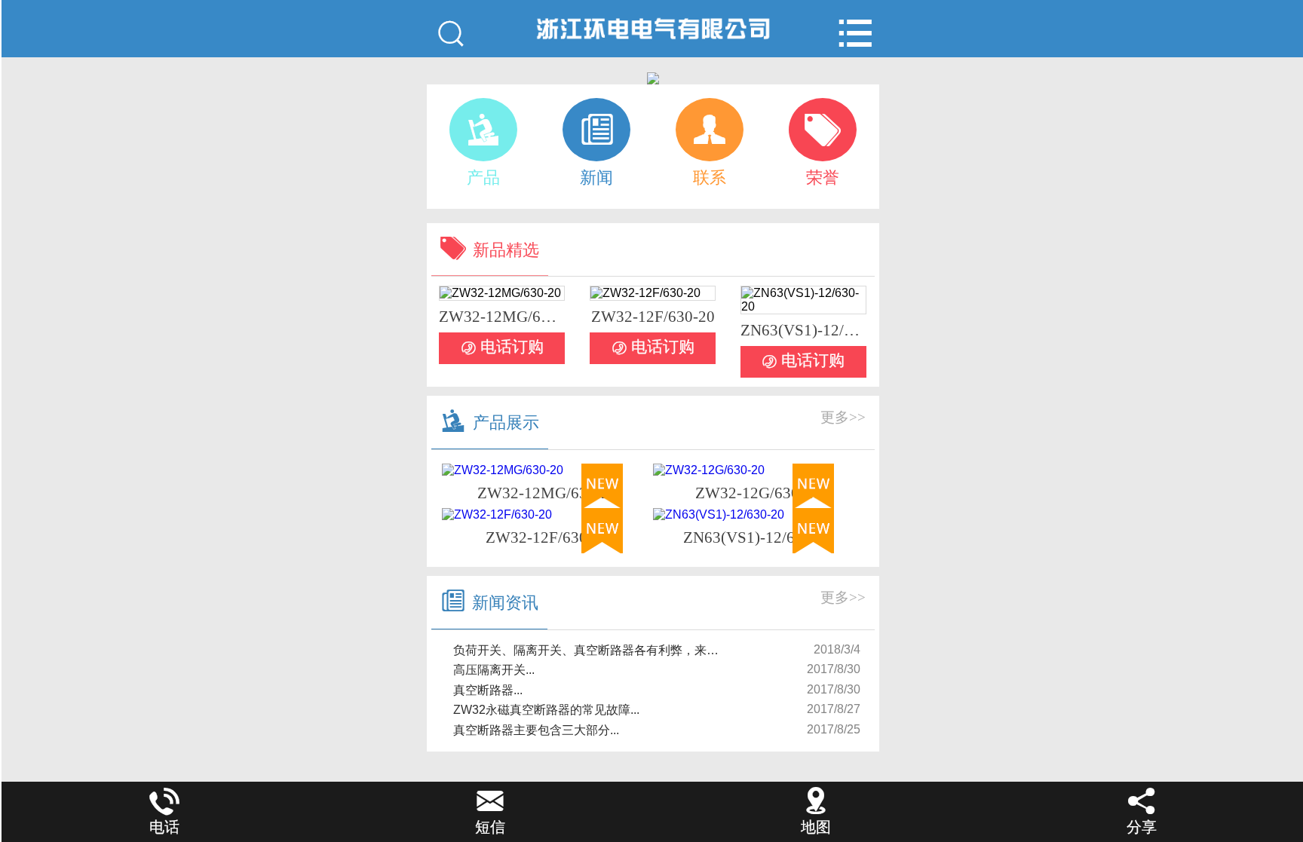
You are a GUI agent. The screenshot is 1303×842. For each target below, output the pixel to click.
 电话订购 (502, 347)
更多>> (843, 417)
